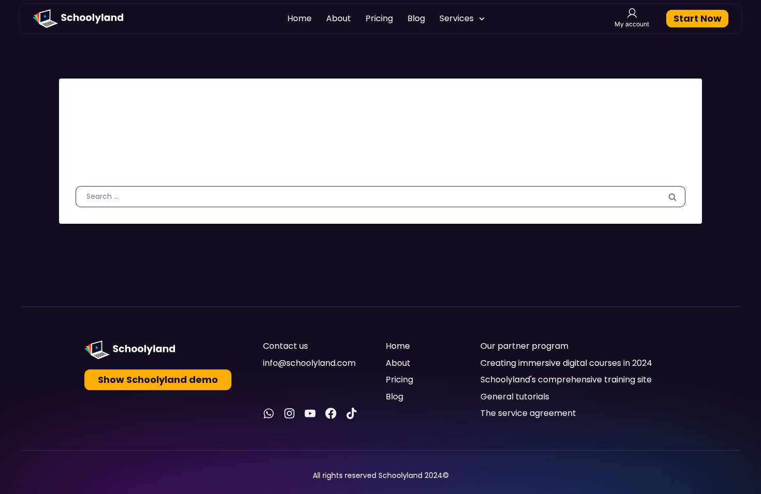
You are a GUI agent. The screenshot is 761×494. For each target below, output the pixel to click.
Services (457, 18)
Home (299, 18)
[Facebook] (330, 413)
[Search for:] (380, 196)
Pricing (379, 18)
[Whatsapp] (268, 413)
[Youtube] (310, 413)
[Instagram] (289, 413)
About (338, 18)
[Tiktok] (351, 413)
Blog (416, 18)
